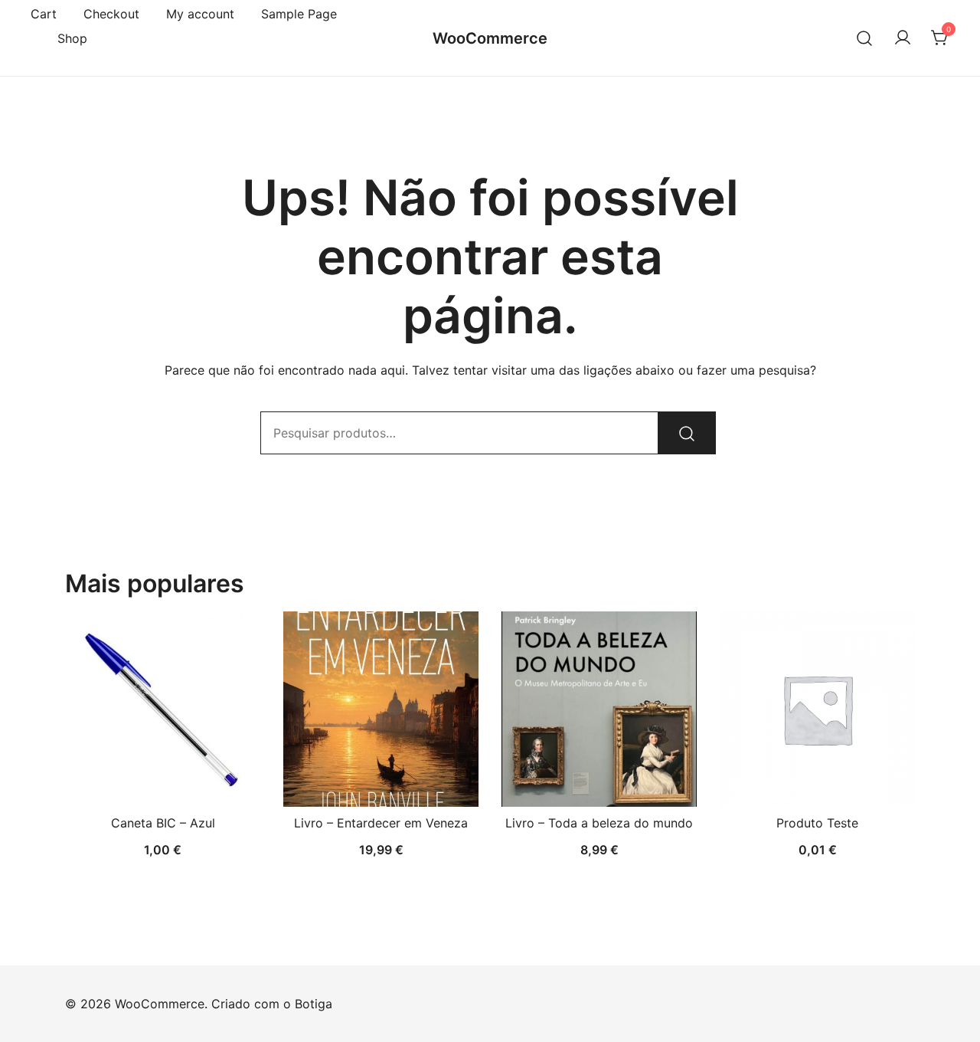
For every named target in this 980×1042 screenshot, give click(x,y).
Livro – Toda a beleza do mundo (599, 823)
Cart (44, 13)
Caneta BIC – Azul (163, 823)
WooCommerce (490, 38)
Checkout (111, 13)
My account (200, 13)
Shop (72, 38)
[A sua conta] (902, 38)
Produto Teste (817, 823)
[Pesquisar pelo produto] (687, 432)
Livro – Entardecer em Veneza (381, 823)
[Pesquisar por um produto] (864, 38)
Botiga (313, 1003)
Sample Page (299, 13)
